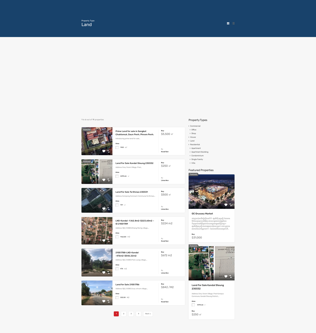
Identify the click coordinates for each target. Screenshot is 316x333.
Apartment (196, 148)
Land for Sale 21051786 (127, 284)
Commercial (195, 126)
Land (192, 141)
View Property (97, 149)
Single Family (197, 159)
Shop (193, 133)
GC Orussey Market (202, 213)
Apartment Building (199, 152)
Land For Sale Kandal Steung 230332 (134, 163)
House (193, 137)
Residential (195, 144)
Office (193, 130)
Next (147, 314)
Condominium (197, 156)
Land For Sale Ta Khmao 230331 (132, 192)
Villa (193, 163)
